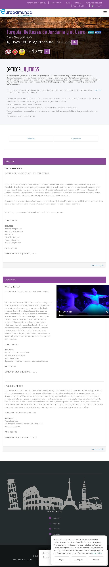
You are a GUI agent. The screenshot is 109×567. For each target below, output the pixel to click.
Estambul (31, 138)
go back (91, 32)
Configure (79, 559)
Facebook (56, 518)
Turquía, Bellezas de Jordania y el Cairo (47, 32)
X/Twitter (56, 529)
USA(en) (97, 6)
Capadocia (76, 138)
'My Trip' (98, 90)
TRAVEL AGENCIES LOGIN (94, 3)
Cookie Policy (96, 553)
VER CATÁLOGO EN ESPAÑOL (36, 3)
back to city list (97, 265)
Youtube (56, 534)
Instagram (56, 523)
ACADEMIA (77, 3)
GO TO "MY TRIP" (56, 3)
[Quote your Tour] (47, 51)
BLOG (68, 3)
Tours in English (79, 6)
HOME (35, 556)
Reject (61, 559)
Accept (96, 559)
